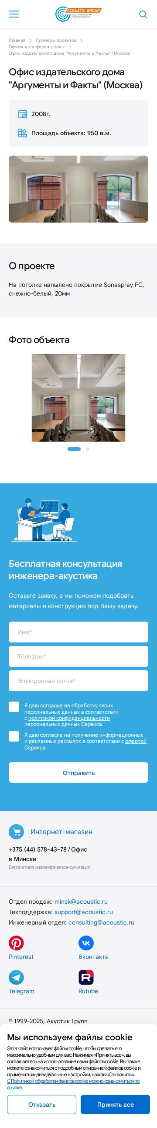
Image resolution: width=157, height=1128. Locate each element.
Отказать (41, 1104)
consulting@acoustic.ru (101, 922)
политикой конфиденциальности (69, 718)
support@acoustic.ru (84, 911)
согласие (51, 705)
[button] (74, 449)
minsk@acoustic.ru (81, 901)
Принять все (115, 1104)
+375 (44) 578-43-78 (38, 849)
